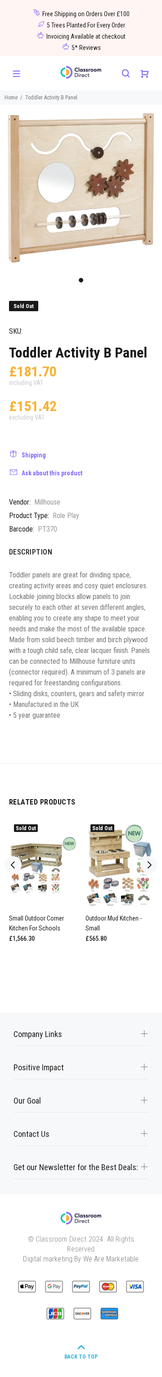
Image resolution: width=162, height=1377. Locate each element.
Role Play (66, 515)
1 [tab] (81, 280)
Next (149, 864)
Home (11, 97)
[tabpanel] (81, 188)
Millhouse (47, 502)
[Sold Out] (42, 865)
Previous (13, 864)
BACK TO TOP (81, 1357)
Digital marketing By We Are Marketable (81, 1259)
